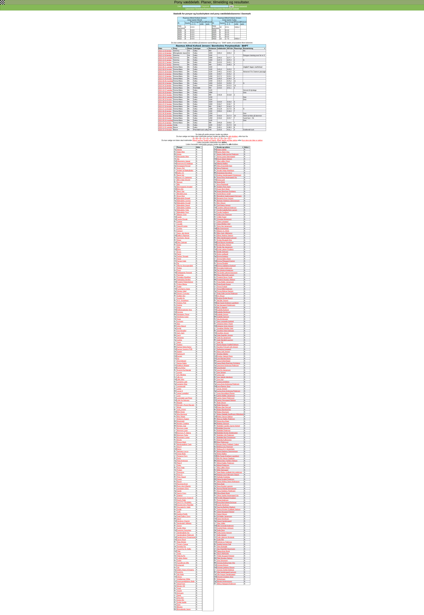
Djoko (179, 245)
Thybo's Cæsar (182, 544)
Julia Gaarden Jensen (225, 335)
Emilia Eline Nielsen (224, 245)
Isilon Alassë (181, 326)
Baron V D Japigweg (184, 177)
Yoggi (179, 588)
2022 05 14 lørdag (164, 83)
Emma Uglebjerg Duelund (226, 266)
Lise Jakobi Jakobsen (225, 377)
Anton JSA (181, 168)
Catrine (179, 221)
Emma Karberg (222, 256)
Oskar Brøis (181, 454)
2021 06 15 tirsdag (165, 116)
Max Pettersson (222, 442)
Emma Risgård (222, 263)
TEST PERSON (223, 553)
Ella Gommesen (223, 228)
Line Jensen (221, 372)
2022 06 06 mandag (165, 81)
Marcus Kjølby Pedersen (226, 419)
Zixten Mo (180, 600)
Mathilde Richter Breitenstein (227, 433)
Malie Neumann (222, 405)
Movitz (179, 440)
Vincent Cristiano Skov (225, 577)
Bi (200, 138)
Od (211, 138)
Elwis (179, 249)
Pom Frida (180, 468)
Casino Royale (182, 219)
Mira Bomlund (182, 414)
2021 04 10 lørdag (164, 123)
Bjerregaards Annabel (184, 187)
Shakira (179, 495)
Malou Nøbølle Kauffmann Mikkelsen (230, 414)
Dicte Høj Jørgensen (224, 226)
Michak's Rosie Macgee (185, 405)
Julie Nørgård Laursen (225, 340)
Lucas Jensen (222, 389)
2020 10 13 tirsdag (165, 130)
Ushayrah (180, 565)
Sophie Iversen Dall (224, 544)
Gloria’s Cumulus (183, 293)
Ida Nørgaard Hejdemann (226, 305)
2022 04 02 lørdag (164, 88)
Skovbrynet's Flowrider (185, 505)
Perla (179, 458)
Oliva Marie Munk (223, 493)
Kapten (179, 351)
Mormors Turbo (182, 435)
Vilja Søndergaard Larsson (226, 572)
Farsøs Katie (181, 261)
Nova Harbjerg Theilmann (226, 491)
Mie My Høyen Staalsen (225, 458)
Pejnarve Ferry (182, 456)
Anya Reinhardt (222, 184)
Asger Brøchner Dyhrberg (226, 191)
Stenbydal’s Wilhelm (184, 523)
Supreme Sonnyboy (184, 530)
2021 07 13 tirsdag (165, 109)
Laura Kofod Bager (223, 361)
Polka (179, 465)
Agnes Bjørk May (223, 152)
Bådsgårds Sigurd (183, 205)
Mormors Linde (182, 428)
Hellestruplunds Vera (184, 310)
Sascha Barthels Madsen (226, 507)
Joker (179, 342)
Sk (222, 138)
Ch (204, 138)
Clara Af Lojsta (182, 226)
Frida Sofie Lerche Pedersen (227, 293)
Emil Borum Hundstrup (225, 242)
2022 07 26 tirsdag (165, 72)
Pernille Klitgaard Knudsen (226, 498)
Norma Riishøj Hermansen (226, 488)
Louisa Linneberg (223, 382)
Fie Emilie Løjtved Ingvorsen (227, 273)
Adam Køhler (221, 149)
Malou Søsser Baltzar (225, 416)
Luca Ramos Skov (223, 386)
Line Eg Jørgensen (224, 370)
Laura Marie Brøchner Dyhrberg (228, 363)
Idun (178, 324)
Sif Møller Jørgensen (224, 516)
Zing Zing (180, 598)
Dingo (179, 240)
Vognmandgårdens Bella (185, 581)
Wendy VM (181, 586)
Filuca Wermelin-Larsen (225, 275)
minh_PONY (181, 409)
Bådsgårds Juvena (183, 201)
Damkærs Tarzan (183, 238)
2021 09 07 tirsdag (165, 95)
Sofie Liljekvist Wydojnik (225, 537)
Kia (178, 358)
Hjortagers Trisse (183, 314)
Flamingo (180, 275)
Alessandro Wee (183, 156)
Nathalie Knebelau (223, 477)
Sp (225, 138)
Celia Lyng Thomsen (224, 214)
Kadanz (179, 344)
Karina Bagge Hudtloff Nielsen (227, 344)
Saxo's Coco (181, 493)
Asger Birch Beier (223, 189)
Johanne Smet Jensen (225, 326)
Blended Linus (182, 194)
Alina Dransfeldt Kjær (224, 166)
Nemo (179, 449)
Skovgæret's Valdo (183, 507)
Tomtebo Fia (181, 546)
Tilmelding (199, 9)
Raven (179, 481)
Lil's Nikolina (181, 375)
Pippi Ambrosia (182, 461)
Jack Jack (180, 333)
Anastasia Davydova (224, 173)
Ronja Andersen (222, 500)
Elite (178, 247)
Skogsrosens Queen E (185, 498)
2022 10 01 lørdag (164, 60)
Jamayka (180, 338)
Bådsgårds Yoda (183, 210)
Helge (179, 307)
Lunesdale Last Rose (184, 398)
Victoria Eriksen (222, 565)
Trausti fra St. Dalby (184, 549)
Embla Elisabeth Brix (224, 240)
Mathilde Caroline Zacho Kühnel (228, 426)
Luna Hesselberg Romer (226, 393)
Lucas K (180, 391)
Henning (180, 312)
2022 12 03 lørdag (164, 51)
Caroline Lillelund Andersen (226, 208)
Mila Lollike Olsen (223, 468)
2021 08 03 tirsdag (165, 102)
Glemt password (240, 6)
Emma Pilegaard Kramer (226, 261)
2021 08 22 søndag (165, 97)
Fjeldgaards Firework (184, 273)
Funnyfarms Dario (183, 289)
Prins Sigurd (181, 477)
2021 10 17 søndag (165, 90)
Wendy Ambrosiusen (224, 581)
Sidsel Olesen (222, 514)
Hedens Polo (181, 303)
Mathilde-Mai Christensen (226, 437)
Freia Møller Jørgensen (225, 282)
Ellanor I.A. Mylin (223, 231)
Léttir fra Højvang (183, 400)
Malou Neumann (223, 412)
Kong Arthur (181, 368)
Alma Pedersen (222, 168)
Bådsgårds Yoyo (183, 212)
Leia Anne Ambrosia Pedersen (228, 365)
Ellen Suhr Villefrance (224, 233)
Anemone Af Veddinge (185, 163)
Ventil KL (180, 572)
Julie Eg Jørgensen (224, 338)
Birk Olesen (221, 203)
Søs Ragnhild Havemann (226, 549)
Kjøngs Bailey (182, 363)
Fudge (179, 286)
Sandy (179, 491)
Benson (179, 182)
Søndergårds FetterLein (185, 535)
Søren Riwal (181, 539)
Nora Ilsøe (220, 484)
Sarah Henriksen (223, 505)
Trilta (178, 551)
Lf (218, 138)
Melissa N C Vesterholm (226, 449)
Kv (208, 138)
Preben (179, 470)
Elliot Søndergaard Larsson (227, 238)
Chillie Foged (221, 217)
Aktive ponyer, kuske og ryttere (204, 140)
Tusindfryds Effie (183, 563)
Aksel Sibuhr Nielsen (224, 159)
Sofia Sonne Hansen (224, 533)
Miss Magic (181, 416)
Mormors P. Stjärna (184, 433)
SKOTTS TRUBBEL (184, 502)
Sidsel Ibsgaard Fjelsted (225, 512)
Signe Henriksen (223, 519)
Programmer (209, 9)
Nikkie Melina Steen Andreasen (228, 481)
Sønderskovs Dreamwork (186, 537)
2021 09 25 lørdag (164, 92)
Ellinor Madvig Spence (225, 235)
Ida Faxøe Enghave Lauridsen (228, 303)
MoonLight (180, 421)
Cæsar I (180, 231)
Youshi (179, 591)
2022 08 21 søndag (165, 67)
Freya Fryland (222, 286)
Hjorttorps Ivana (182, 317)
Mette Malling (222, 454)
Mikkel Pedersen (223, 465)
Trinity (179, 553)
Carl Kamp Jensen (223, 205)
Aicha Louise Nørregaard (226, 156)
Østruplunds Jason (184, 609)
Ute (178, 567)
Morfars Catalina (183, 423)
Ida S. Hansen (222, 307)
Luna (178, 396)
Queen (179, 479)
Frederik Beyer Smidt (224, 277)
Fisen (179, 270)
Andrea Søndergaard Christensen (229, 175)
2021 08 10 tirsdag (165, 99)
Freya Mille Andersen (224, 289)
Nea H (179, 447)
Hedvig (179, 305)
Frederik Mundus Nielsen (226, 279)
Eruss (179, 252)
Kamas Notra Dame (184, 347)
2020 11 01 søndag (165, 125)
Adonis (179, 149)
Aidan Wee (181, 152)
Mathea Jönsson (223, 423)
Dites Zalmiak (182, 242)
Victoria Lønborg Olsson (225, 567)
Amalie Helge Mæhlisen (225, 170)
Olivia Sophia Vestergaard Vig (227, 495)
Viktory (179, 577)
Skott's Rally (181, 500)
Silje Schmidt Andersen (225, 526)
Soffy (179, 512)
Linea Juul (220, 375)
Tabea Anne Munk (223, 551)
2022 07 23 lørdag (164, 74)
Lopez (179, 389)
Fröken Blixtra (182, 284)
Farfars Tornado (182, 256)
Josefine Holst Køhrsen (225, 331)
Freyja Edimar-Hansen (225, 291)
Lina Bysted (221, 368)
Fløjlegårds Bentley (184, 279)
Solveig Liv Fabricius (224, 542)
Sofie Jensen (221, 535)
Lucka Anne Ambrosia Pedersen (228, 391)
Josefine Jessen (223, 333)
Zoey (179, 604)
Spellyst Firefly (182, 514)
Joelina (179, 340)
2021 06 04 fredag (164, 118)
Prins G (179, 474)
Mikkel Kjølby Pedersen (225, 463)
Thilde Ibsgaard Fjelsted (225, 556)
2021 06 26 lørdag (164, 111)
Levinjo (179, 372)
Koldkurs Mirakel (183, 365)
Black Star (180, 191)
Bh (197, 138)
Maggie (179, 403)
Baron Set (180, 175)
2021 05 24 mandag (165, 120)
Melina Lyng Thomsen (225, 447)
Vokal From (181, 584)
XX (229, 138)
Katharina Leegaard (224, 349)
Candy (179, 217)
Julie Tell (220, 342)
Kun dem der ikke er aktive (252, 140)
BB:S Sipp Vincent (183, 180)
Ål (193, 138)
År (215, 138)
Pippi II (179, 463)
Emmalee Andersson (224, 268)
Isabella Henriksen (223, 312)
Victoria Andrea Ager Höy (226, 563)
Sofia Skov (221, 530)
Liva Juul (220, 379)
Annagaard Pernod (183, 166)
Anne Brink (221, 182)
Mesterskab (227, 9)
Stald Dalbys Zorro (183, 516)
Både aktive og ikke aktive (227, 140)
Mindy (179, 407)
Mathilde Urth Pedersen (225, 435)
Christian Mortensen (224, 219)
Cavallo (179, 224)
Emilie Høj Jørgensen (225, 247)
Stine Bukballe (222, 546)
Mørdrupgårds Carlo (184, 444)
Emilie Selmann (222, 252)
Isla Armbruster (222, 319)
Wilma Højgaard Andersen (226, 584)
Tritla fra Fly (181, 556)
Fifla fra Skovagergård (185, 266)
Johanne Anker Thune (225, 324)
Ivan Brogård (181, 331)
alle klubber (233, 136)
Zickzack (180, 593)
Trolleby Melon (182, 558)
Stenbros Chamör (183, 521)
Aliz (178, 159)
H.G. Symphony (183, 300)
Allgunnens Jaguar (183, 161)
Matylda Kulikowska (224, 440)
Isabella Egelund (223, 310)
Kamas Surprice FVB (184, 349)
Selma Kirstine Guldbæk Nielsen (228, 509)
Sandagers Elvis (183, 488)
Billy (178, 184)
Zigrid (179, 595)
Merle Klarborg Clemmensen (227, 451)
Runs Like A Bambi (184, 486)
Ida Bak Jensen (222, 300)
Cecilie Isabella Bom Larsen (227, 210)
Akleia (179, 154)
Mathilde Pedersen (223, 430)
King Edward (181, 361)
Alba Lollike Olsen (223, 161)
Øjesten (180, 607)
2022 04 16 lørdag (164, 85)
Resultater (218, 9)
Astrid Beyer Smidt (224, 194)
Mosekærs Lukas (183, 437)
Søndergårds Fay (183, 533)
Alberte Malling (222, 163)
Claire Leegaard (222, 221)
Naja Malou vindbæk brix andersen (229, 472)
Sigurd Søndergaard (224, 521)
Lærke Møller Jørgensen (226, 396)
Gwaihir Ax (181, 298)
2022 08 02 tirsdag (165, 69)
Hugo (179, 319)
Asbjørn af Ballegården (185, 170)
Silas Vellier (221, 523)
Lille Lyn (180, 377)
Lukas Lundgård (182, 393)
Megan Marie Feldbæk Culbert (228, 444)
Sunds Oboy (181, 528)
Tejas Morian (181, 542)
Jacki (179, 335)
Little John (180, 379)
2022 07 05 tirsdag (165, 78)
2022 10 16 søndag (165, 58)
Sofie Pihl (220, 539)
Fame (179, 254)
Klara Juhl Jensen (223, 351)
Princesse (180, 472)
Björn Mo (180, 189)
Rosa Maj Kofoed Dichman (226, 502)
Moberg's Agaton (183, 419)
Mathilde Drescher (223, 428)
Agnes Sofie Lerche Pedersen (227, 154)
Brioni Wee (181, 196)
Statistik (236, 9)
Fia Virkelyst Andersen (225, 270)
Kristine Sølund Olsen (225, 356)
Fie (178, 263)
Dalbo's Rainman (183, 235)
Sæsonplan (189, 9)
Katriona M (181, 354)
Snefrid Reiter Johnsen (225, 528)
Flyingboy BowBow (184, 277)
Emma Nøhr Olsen (224, 259)
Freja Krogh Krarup (224, 284)
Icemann (180, 321)
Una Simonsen (222, 560)
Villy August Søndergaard (226, 574)
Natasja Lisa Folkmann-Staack (228, 474)
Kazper (179, 356)
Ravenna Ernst (182, 484)
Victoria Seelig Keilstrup (225, 570)
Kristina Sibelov (222, 354)
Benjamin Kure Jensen (225, 198)
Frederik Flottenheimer (185, 282)
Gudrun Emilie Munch (225, 298)
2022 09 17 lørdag (164, 62)
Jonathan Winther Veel (225, 328)
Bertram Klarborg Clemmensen (228, 201)
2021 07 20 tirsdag (165, 106)
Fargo (179, 259)
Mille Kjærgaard (222, 470)
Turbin (179, 560)
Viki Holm (180, 574)
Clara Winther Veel (223, 224)
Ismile (179, 328)
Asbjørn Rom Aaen (224, 187)
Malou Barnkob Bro (224, 409)
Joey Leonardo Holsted (225, 321)
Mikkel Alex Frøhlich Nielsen (227, 461)
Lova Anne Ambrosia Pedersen (228, 384)
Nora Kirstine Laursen (225, 486)
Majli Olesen (221, 403)
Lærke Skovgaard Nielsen (226, 400)
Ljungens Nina (182, 384)
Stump (179, 526)
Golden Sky (181, 296)
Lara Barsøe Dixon (224, 358)
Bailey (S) (180, 173)
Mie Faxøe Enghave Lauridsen (228, 456)
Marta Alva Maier (223, 421)
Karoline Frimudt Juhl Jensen (227, 347)
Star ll (179, 519)
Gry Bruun (220, 296)
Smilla (179, 509)
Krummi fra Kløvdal (184, 370)
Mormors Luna (182, 430)
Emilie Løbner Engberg (225, 249)
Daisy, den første (183, 233)
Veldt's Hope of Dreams (185, 570)
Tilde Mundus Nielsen (224, 558)
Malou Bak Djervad (224, 407)
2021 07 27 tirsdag (165, 104)
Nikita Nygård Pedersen (225, 479)
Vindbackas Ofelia (183, 579)
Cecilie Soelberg (223, 212)
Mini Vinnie (181, 412)
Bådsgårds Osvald (183, 203)
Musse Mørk (181, 442)
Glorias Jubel (181, 291)
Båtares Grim (182, 214)
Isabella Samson (223, 317)
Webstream (221, 579)
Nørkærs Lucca (182, 451)
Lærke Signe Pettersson (225, 398)
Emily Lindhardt (222, 254)
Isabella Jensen (222, 314)
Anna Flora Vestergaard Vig (227, 177)
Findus (179, 268)
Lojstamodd (181, 386)
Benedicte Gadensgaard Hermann (229, 196)
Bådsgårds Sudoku (184, 208)
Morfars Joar (181, 426)
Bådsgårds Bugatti (183, 198)
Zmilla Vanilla (181, 602)
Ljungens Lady (182, 382)
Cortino (179, 228)
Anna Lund (221, 180)
